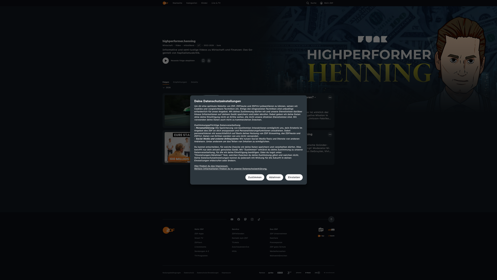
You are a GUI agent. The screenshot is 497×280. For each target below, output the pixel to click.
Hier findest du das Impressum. (211, 166)
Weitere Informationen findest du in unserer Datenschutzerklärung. (230, 168)
